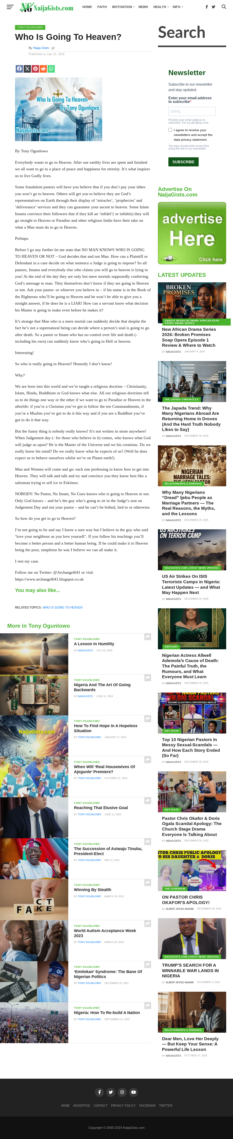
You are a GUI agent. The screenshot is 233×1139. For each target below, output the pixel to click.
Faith (102, 7)
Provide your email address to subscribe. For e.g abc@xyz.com (188, 121)
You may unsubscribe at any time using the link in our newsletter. (188, 147)
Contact (101, 1105)
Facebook (147, 1105)
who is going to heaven (62, 607)
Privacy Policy (123, 1105)
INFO (176, 7)
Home (87, 7)
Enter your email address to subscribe (190, 100)
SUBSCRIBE (183, 162)
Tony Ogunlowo (89, 737)
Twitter (165, 1105)
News (143, 7)
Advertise (81, 1105)
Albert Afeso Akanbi (180, 908)
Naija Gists (41, 48)
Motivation (122, 7)
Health (159, 7)
